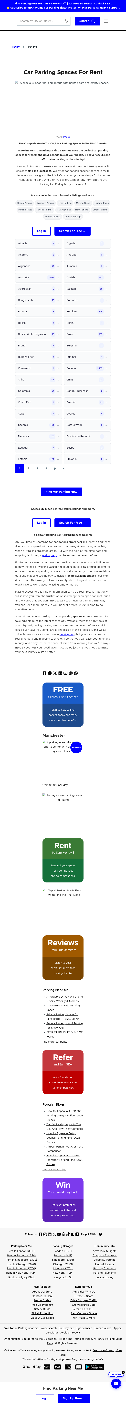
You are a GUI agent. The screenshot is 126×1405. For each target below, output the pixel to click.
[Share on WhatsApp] (76, 674)
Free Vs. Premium (42, 1304)
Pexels (66, 137)
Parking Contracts (104, 1268)
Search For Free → (72, 231)
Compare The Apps (105, 1255)
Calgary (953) (63, 1277)
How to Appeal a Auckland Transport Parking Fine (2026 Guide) (64, 1160)
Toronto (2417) (63, 1255)
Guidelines (49, 1338)
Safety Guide (42, 1309)
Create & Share (83, 1296)
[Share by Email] (65, 674)
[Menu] (106, 21)
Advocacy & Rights (104, 1251)
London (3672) (63, 1251)
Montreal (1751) (63, 1268)
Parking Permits (44, 210)
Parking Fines (25, 210)
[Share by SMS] (71, 674)
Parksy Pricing (104, 1277)
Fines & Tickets (104, 1264)
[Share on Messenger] (50, 674)
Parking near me (28, 1328)
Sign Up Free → (74, 1398)
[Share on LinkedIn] (60, 674)
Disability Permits (104, 1259)
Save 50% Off (57, 3)
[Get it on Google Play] (94, 1367)
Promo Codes (42, 1300)
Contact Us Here (42, 1296)
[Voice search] (66, 21)
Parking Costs (102, 203)
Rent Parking (81, 210)
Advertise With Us (84, 1291)
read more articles (54, 1169)
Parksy (16, 47)
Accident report (70, 1332)
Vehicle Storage (73, 217)
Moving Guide (83, 203)
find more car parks (54, 1041)
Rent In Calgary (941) (21, 1277)
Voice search (49, 1328)
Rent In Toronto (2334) (21, 1255)
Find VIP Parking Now (61, 491)
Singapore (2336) (63, 1259)
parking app (49, 555)
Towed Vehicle (52, 217)
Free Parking (65, 203)
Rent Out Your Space (84, 1313)
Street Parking (100, 210)
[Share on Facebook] (44, 674)
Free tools (10, 1328)
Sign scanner (84, 1328)
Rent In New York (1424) (21, 1272)
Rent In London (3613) (21, 1251)
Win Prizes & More (84, 1317)
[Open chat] (116, 1384)
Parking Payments (104, 1272)
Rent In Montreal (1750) (21, 1268)
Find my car (66, 1328)
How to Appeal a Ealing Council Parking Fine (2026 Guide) (63, 1138)
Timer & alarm (102, 1328)
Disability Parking (45, 203)
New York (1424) (63, 1272)
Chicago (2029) (63, 1264)
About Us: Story (42, 1291)
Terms (77, 1338)
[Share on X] (55, 674)
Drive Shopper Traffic (83, 1300)
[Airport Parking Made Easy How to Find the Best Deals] (63, 908)
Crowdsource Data (83, 1304)
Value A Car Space (42, 1317)
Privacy (62, 1338)
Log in (41, 231)
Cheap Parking (24, 203)
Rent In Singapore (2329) (21, 1259)
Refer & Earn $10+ (84, 1309)
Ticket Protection (42, 1313)
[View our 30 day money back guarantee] (63, 812)
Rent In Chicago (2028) (21, 1264)
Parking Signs (64, 210)
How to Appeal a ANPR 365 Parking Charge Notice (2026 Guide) (64, 1115)
